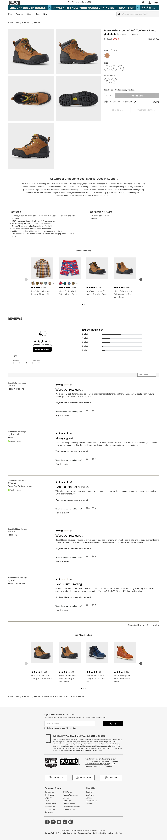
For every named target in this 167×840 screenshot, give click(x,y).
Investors (89, 804)
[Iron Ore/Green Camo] (73, 283)
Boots (37, 22)
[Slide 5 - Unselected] (84, 304)
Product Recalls (69, 809)
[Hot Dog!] (69, 283)
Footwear (27, 22)
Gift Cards (67, 801)
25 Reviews (134, 34)
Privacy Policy (71, 728)
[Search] (119, 14)
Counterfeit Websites (71, 807)
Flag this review (62, 416)
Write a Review (42, 349)
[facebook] (47, 822)
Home (10, 22)
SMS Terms (67, 792)
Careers (89, 798)
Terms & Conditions (65, 833)
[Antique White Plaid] (33, 283)
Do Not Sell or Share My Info (103, 833)
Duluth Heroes (91, 801)
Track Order (50, 795)
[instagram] (70, 822)
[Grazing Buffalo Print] (64, 283)
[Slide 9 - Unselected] (85, 688)
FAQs (47, 801)
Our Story (90, 792)
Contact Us (49, 792)
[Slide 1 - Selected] (82, 304)
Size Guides (67, 798)
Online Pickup (50, 804)
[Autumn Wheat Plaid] (37, 283)
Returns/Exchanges (70, 795)
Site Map (118, 833)
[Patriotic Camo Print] (60, 283)
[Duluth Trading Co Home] (14, 3)
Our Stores (90, 795)
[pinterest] (64, 822)
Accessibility (50, 807)
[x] (53, 822)
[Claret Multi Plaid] (41, 283)
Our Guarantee (69, 804)
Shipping (48, 798)
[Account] (150, 2)
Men (17, 22)
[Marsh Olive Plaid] (49, 283)
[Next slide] (141, 279)
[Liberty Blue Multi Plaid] (45, 283)
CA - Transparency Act (82, 833)
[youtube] (59, 822)
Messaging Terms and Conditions (79, 750)
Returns (155, 102)
